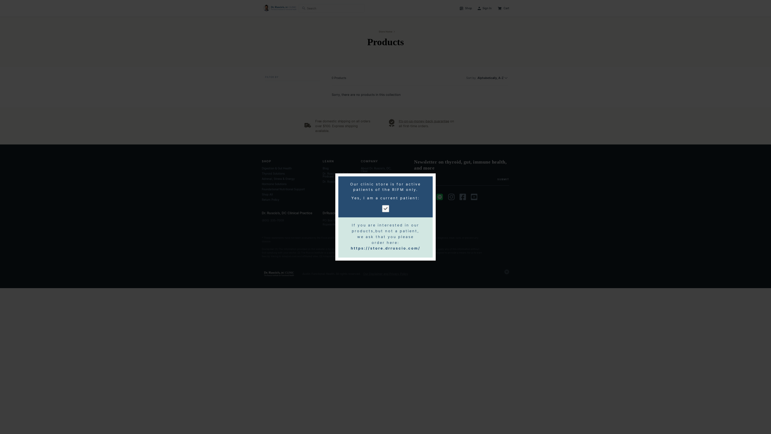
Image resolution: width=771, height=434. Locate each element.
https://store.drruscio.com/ (385, 248)
